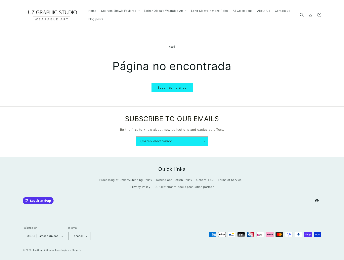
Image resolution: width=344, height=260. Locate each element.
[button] (120, 11)
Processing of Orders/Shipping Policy (125, 180)
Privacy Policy (140, 186)
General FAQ (205, 180)
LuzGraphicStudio (43, 250)
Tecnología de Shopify (68, 250)
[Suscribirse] (203, 141)
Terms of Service (230, 180)
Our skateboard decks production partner (184, 186)
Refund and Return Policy (174, 180)
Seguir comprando (172, 87)
